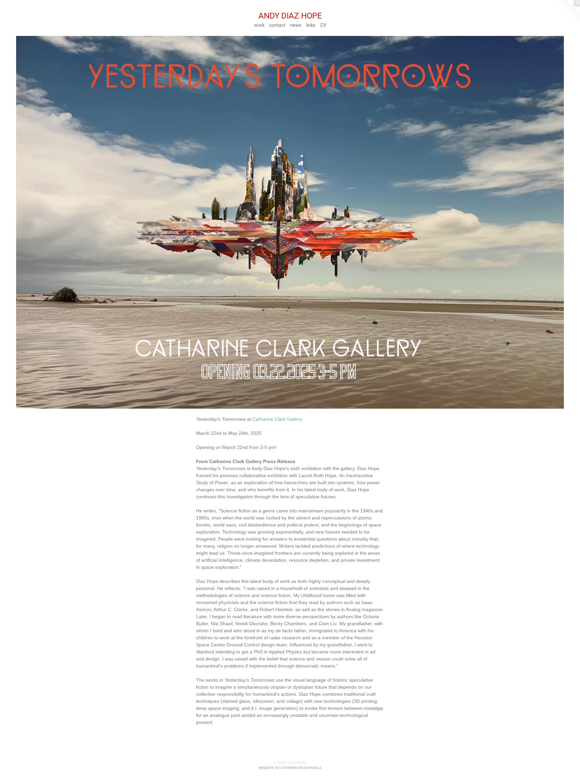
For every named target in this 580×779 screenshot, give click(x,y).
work (259, 25)
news (295, 25)
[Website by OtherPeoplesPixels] (566, 13)
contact (277, 25)
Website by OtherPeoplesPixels (290, 768)
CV (323, 25)
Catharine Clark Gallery (277, 419)
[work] (290, 222)
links (311, 25)
